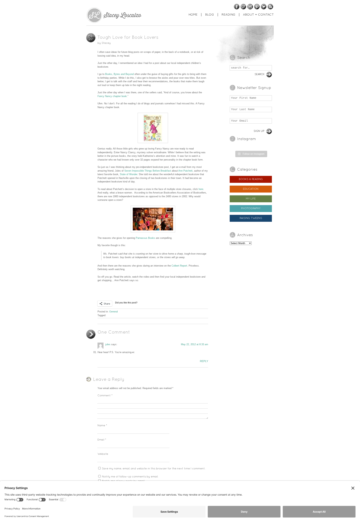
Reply (204, 361)
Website (103, 454)
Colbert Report (179, 265)
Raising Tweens (251, 218)
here (201, 189)
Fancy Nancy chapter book (112, 96)
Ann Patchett (185, 170)
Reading (228, 14)
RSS (270, 6)
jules (107, 344)
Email (102, 440)
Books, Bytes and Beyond (119, 74)
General (113, 311)
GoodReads (243, 6)
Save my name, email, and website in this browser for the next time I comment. (153, 468)
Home (192, 14)
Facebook (236, 6)
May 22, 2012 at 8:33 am (194, 344)
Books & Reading (251, 179)
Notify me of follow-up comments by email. (130, 477)
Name (102, 425)
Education (251, 189)
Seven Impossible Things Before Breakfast (147, 170)
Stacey (106, 43)
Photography (251, 208)
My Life (251, 199)
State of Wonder (128, 174)
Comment (105, 395)
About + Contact (258, 14)
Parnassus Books (145, 238)
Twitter (263, 6)
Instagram (250, 6)
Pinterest (257, 6)
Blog (209, 14)
